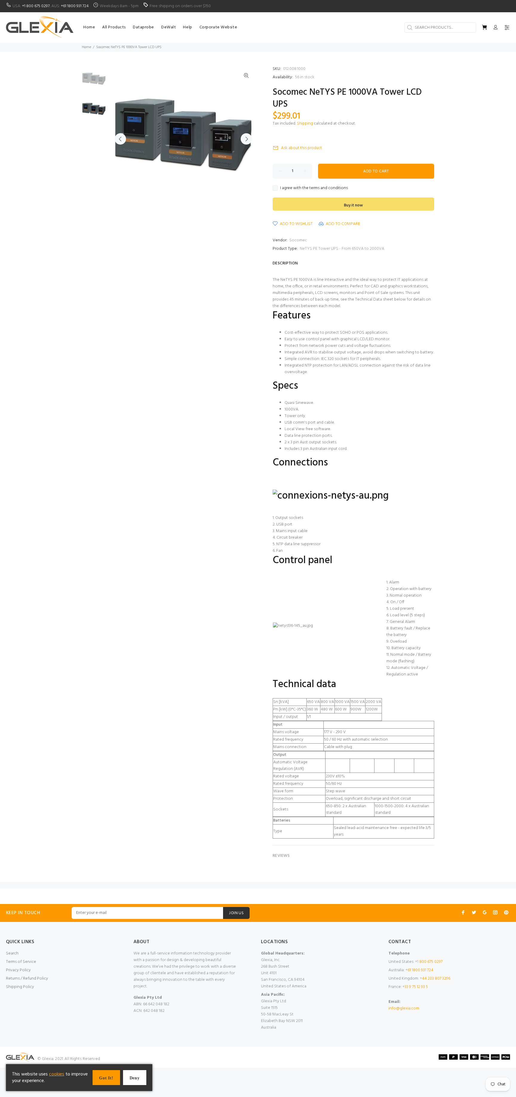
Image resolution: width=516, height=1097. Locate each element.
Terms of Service (21, 961)
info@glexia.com (403, 1008)
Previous (120, 139)
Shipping (305, 123)
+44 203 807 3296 (435, 978)
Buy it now (353, 205)
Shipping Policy (20, 986)
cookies (56, 1074)
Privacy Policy (18, 970)
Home (86, 47)
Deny (135, 1078)
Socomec (298, 240)
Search (12, 953)
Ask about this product (301, 148)
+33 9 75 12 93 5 (415, 986)
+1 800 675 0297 (36, 6)
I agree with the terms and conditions (314, 188)
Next (246, 139)
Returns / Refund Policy (27, 978)
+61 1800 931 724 (75, 6)
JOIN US (236, 913)
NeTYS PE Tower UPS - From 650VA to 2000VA (342, 248)
